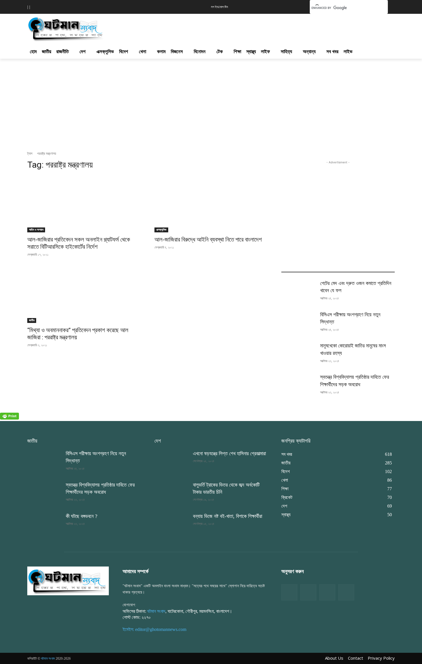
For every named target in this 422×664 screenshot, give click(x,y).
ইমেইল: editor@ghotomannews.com (154, 629)
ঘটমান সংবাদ (156, 611)
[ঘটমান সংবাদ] (82, 28)
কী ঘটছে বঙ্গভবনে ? (81, 516)
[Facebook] (289, 592)
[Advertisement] (242, 27)
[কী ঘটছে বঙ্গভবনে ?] (44, 525)
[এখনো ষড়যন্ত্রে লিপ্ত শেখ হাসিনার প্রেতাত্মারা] (171, 462)
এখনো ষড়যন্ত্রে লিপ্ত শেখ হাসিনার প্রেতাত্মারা (229, 453)
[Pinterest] (346, 592)
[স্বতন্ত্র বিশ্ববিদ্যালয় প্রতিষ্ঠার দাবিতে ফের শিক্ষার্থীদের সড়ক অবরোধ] (298, 385)
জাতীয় (31, 320)
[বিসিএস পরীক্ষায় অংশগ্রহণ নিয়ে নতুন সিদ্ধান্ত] (298, 323)
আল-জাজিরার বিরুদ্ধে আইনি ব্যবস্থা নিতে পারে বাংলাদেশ (208, 239)
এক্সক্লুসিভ (161, 229)
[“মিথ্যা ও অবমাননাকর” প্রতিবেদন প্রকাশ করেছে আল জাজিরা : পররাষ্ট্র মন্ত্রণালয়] (84, 294)
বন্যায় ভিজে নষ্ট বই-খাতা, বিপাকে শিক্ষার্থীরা (227, 516)
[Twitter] (308, 592)
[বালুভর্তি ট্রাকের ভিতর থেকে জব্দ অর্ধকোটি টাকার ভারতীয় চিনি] (171, 493)
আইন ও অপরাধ (36, 229)
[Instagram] (327, 592)
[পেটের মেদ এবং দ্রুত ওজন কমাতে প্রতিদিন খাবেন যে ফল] (298, 292)
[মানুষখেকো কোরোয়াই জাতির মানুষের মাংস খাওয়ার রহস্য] (298, 354)
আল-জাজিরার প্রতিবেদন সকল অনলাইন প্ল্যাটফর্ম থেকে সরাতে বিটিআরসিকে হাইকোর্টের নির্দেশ (78, 243)
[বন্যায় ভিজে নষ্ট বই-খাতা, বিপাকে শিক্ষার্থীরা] (171, 525)
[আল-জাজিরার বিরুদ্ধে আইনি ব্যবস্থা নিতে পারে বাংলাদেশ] (211, 204)
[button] (296, 6)
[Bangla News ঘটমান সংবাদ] (68, 580)
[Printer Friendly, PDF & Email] (9, 418)
